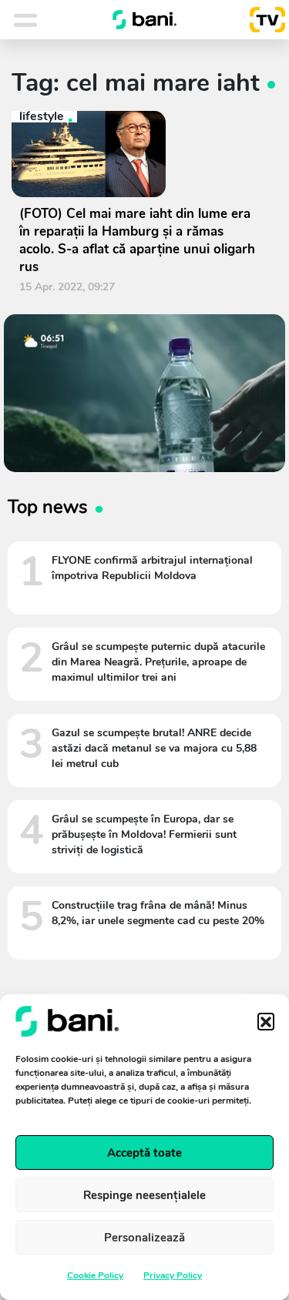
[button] (266, 1021)
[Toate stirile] (45, 20)
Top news (48, 506)
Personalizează (144, 1237)
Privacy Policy (172, 1275)
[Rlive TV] (261, 20)
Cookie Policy (95, 1275)
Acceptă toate (144, 1153)
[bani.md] (145, 20)
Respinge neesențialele (144, 1195)
